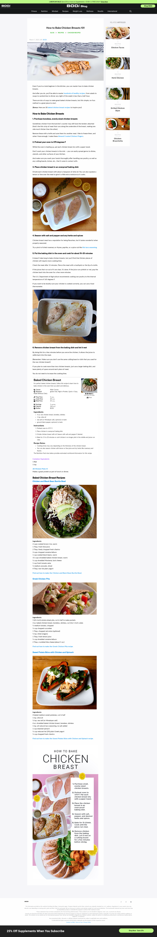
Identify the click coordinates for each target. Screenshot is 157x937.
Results (100, 11)
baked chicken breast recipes (59, 107)
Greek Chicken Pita (41, 579)
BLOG (52, 33)
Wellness (89, 11)
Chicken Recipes (74, 33)
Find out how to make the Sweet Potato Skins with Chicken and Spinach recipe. (63, 738)
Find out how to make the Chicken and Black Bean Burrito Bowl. (57, 573)
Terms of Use (79, 922)
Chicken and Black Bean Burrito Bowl (49, 481)
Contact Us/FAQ (70, 922)
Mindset (55, 11)
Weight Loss (77, 11)
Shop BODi (148, 6)
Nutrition (44, 11)
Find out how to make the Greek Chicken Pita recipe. (53, 646)
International (112, 11)
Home (77, 7)
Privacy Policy (87, 922)
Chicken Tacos (117, 48)
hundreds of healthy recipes (74, 93)
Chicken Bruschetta (118, 140)
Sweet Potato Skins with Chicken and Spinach (53, 652)
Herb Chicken (118, 78)
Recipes (65, 11)
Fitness (34, 11)
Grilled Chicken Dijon (118, 110)
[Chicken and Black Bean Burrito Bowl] (65, 511)
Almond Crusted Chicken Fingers (70, 136)
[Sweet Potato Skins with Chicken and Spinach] (65, 682)
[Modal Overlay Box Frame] (78, 931)
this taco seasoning (89, 247)
